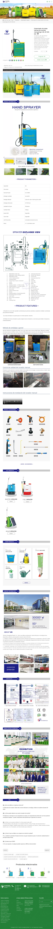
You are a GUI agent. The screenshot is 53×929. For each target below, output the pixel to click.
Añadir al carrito (41, 60)
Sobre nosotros (19, 903)
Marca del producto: (29, 65)
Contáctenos (19, 910)
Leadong (40, 927)
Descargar (18, 908)
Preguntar (40, 56)
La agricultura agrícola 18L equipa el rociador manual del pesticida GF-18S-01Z (21, 877)
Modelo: (5, 65)
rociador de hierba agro (9, 854)
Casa (17, 900)
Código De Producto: (8, 67)
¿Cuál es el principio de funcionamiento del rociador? (29, 910)
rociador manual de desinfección (10, 859)
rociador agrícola (23, 859)
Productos (18, 902)
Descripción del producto (9, 70)
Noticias (18, 907)
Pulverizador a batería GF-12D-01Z (42, 877)
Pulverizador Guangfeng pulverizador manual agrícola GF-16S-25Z (10, 877)
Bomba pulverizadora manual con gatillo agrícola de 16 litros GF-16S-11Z (32, 877)
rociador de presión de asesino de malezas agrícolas (15, 856)
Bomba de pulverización (33, 856)
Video (17, 905)
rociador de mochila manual (22, 854)
